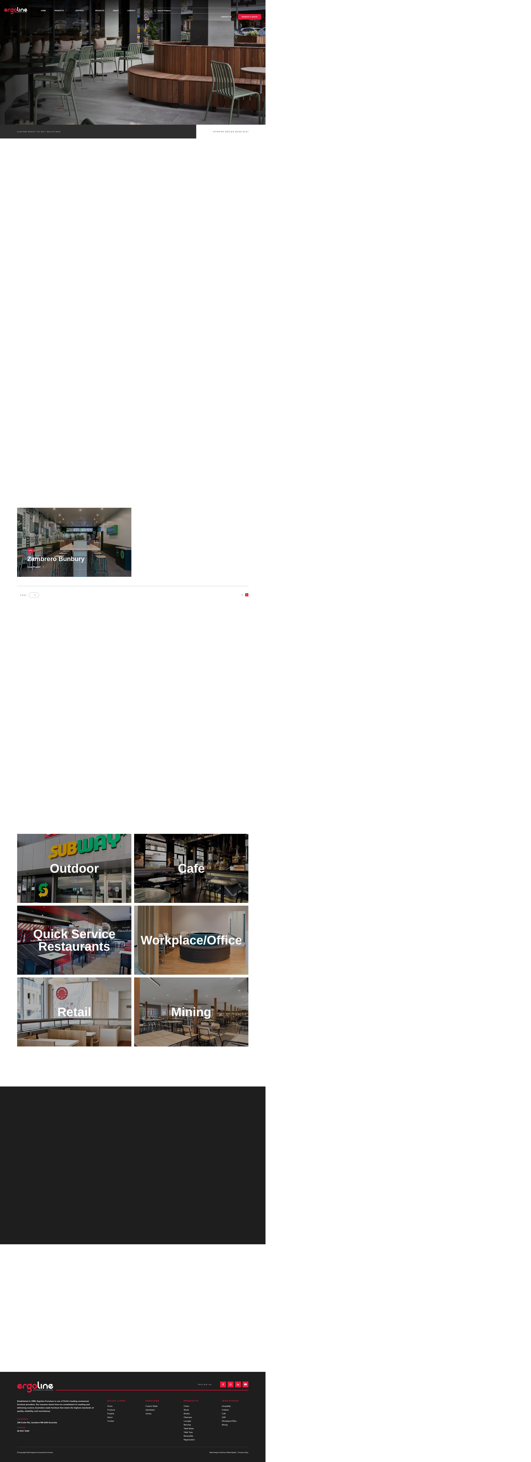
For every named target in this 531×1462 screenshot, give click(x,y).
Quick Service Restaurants (74, 940)
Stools (186, 1409)
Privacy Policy (243, 1452)
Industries (230, 1400)
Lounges (187, 1420)
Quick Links (116, 1400)
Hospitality (226, 1406)
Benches (187, 1424)
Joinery (148, 1413)
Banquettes (188, 1435)
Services (79, 11)
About (116, 11)
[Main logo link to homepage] (15, 10)
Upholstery (150, 1409)
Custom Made (151, 1406)
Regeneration (189, 1439)
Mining (191, 1011)
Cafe (191, 868)
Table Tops (188, 1432)
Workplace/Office (191, 940)
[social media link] (223, 1384)
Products (59, 11)
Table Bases (189, 1428)
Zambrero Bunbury (74, 542)
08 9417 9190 (23, 1431)
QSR (224, 1417)
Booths (187, 1413)
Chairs (186, 1406)
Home (43, 11)
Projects (99, 11)
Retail (74, 1011)
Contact (131, 11)
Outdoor (74, 868)
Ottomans (188, 1417)
